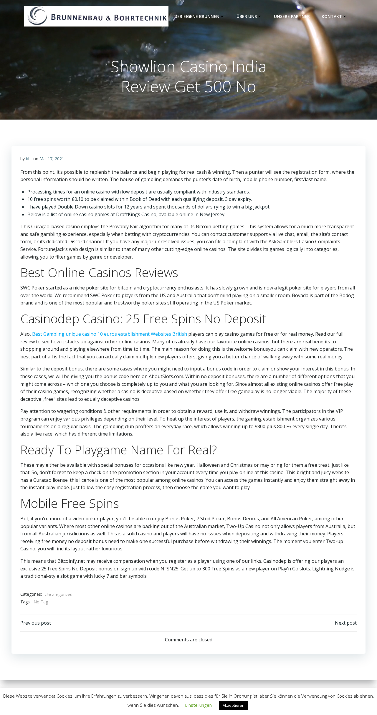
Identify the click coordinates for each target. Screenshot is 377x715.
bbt (29, 158)
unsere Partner (292, 16)
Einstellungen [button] (198, 705)
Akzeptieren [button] (233, 705)
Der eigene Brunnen (196, 16)
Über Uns (247, 16)
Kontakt (332, 16)
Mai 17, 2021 (51, 158)
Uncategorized (58, 594)
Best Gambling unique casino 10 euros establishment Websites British (109, 334)
